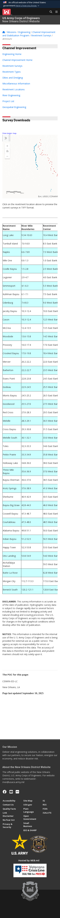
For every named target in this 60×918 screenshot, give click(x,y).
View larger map (9, 133)
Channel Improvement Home (17, 59)
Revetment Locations (13, 89)
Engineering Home (11, 54)
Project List (8, 101)
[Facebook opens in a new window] (5, 792)
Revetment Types (11, 71)
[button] (28, 5)
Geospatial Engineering (14, 107)
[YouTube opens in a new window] (11, 792)
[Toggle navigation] (55, 12)
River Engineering (11, 95)
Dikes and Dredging (12, 77)
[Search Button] (49, 12)
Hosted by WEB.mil (28, 860)
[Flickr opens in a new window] (17, 792)
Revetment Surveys (12, 65)
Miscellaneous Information (16, 83)
